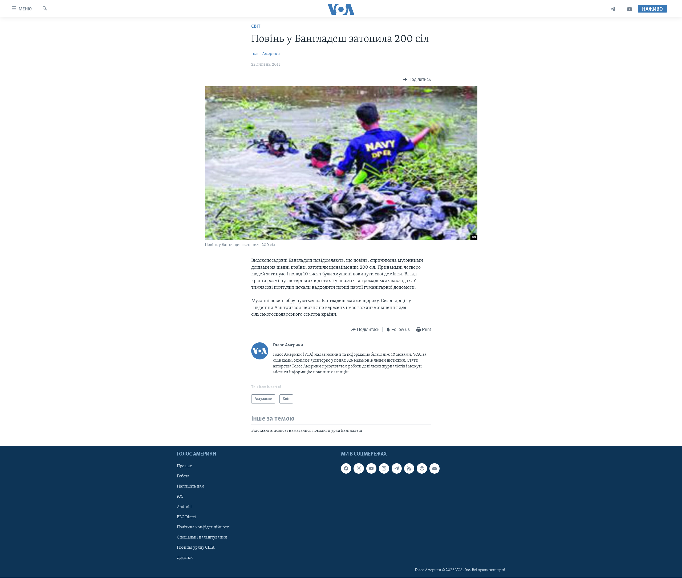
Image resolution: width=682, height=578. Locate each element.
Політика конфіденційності (203, 527)
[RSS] (409, 469)
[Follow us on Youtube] (371, 469)
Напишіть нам (190, 487)
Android (184, 507)
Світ (256, 26)
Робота (183, 476)
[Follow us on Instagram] (384, 469)
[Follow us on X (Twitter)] (359, 469)
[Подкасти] (422, 469)
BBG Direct (186, 517)
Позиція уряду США (195, 547)
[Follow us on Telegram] (397, 469)
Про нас (184, 466)
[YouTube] (629, 9)
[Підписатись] (434, 469)
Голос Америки (265, 54)
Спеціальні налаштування (202, 537)
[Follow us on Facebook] (346, 469)
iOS (180, 497)
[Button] (417, 79)
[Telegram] (612, 9)
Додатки (185, 558)
